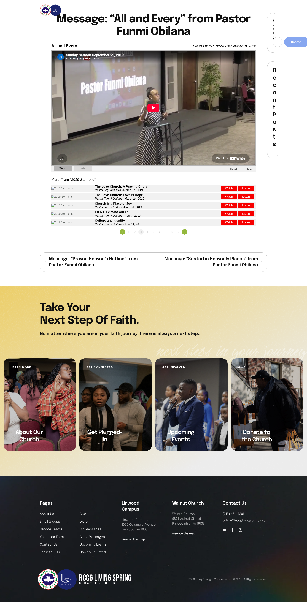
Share (249, 168)
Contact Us (49, 544)
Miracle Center (223, 579)
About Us (47, 514)
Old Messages (90, 529)
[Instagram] (256, 10)
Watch (63, 168)
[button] (264, 10)
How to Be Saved (93, 552)
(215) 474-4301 (233, 514)
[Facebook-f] (251, 10)
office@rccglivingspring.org (244, 520)
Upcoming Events (93, 544)
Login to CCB (50, 552)
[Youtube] (224, 530)
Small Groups (50, 521)
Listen (83, 168)
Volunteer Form (52, 537)
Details (234, 168)
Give (83, 514)
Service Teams (51, 529)
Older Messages (92, 537)
